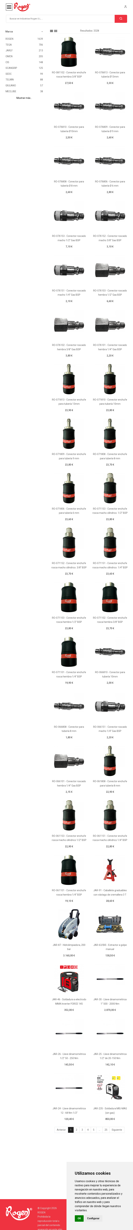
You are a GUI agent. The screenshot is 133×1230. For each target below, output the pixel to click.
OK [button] (79, 1218)
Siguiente (117, 1129)
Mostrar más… (24, 98)
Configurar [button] (93, 1218)
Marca (9, 31)
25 (106, 1129)
